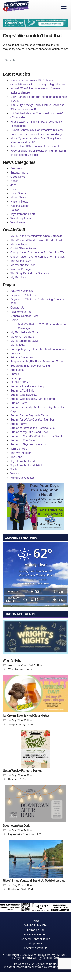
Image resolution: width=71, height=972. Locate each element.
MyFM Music (18, 277)
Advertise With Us (21, 291)
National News (19, 201)
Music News (18, 197)
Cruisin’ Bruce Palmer (23, 248)
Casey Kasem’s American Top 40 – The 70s (37, 252)
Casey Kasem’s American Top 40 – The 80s (37, 256)
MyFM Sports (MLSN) (24, 340)
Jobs (13, 185)
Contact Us (17, 307)
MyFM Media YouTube (24, 332)
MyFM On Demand (22, 336)
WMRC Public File (35, 925)
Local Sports (18, 193)
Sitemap (15, 378)
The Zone (16, 456)
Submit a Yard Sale (22, 390)
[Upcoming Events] (35, 638)
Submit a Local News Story (27, 386)
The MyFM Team (21, 452)
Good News (17, 176)
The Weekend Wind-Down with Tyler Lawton (37, 240)
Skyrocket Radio (45, 964)
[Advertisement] (35, 23)
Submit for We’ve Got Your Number (32, 419)
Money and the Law (22, 264)
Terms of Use (18, 448)
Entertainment (19, 172)
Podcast (15, 353)
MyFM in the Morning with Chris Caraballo (36, 235)
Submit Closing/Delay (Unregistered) (33, 398)
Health (14, 180)
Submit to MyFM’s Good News (29, 432)
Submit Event (18, 403)
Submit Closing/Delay (23, 394)
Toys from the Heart (22, 214)
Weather (15, 473)
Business (16, 168)
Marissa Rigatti (19, 244)
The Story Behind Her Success (29, 273)
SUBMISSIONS (20, 382)
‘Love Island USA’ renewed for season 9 (34, 146)
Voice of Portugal (20, 269)
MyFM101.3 (17, 344)
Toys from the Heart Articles (27, 465)
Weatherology (57, 967)
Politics (14, 209)
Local (13, 189)
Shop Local (17, 369)
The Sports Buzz (20, 260)
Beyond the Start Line (23, 295)
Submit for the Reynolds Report (29, 415)
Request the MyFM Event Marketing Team (36, 361)
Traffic (14, 469)
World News (18, 222)
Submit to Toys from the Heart (28, 444)
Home (14, 320)
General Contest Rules (24, 315)
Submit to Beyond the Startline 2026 (32, 427)
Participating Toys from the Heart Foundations (38, 349)
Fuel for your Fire (20, 311)
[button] (64, 7)
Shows (14, 373)
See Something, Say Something (30, 365)
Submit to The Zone (22, 440)
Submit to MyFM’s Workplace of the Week (36, 436)
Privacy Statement (21, 357)
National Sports (19, 205)
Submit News (18, 423)
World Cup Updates (22, 218)
